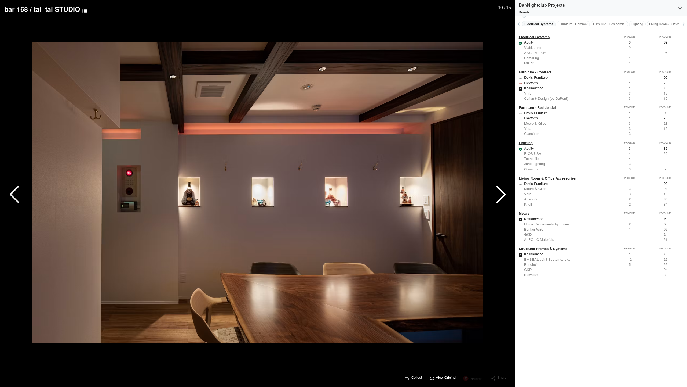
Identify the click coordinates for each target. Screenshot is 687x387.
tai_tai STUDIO (57, 9)
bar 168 (16, 9)
